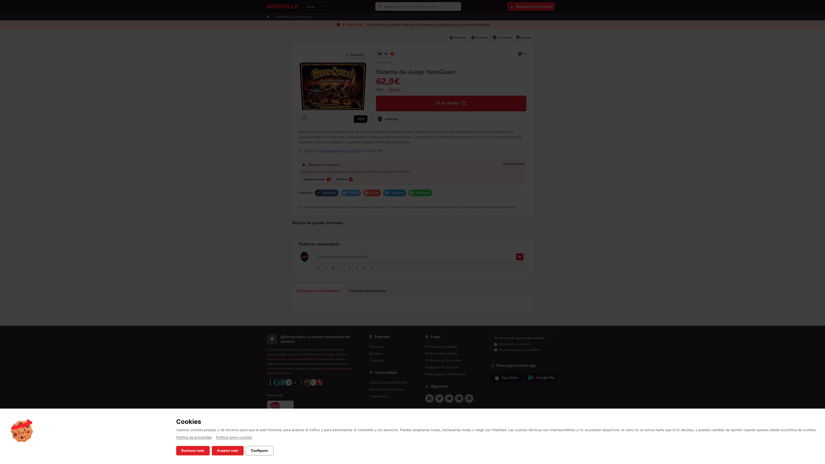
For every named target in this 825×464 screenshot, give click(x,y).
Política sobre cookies (234, 437)
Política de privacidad (194, 437)
